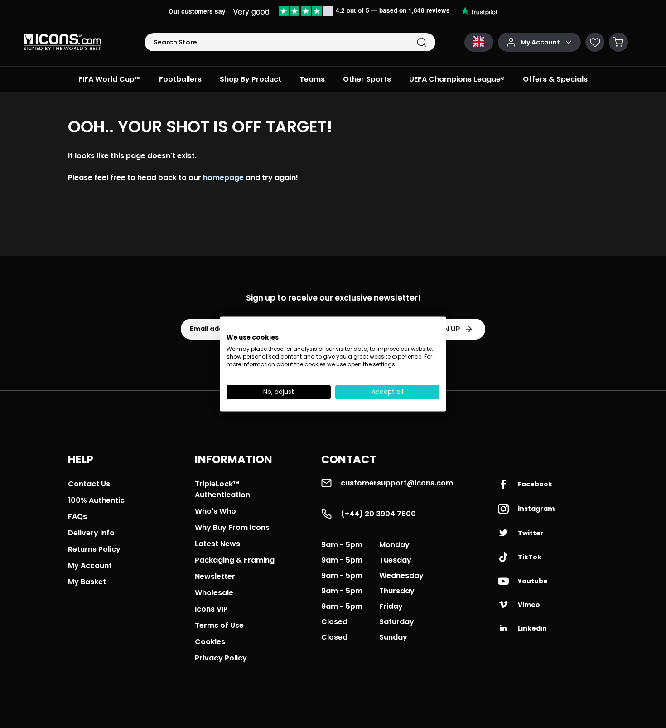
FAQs (77, 516)
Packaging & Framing (235, 560)
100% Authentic (96, 500)
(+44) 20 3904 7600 (378, 514)
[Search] (421, 42)
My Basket (87, 582)
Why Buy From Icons (232, 527)
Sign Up (446, 329)
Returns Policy (94, 549)
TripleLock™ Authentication (222, 489)
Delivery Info (91, 533)
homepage (223, 177)
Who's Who (215, 511)
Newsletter (215, 576)
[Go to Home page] (62, 42)
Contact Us (89, 484)
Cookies (210, 641)
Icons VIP (211, 609)
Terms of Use (219, 625)
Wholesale (214, 592)
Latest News (217, 544)
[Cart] (618, 42)
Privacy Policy (221, 658)
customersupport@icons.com (397, 483)
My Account (90, 565)
